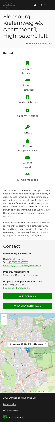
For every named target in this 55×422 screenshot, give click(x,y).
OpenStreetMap (40, 392)
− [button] (4, 322)
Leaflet (30, 392)
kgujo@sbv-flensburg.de (16, 288)
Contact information (14, 417)
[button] (35, 5)
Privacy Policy (10, 410)
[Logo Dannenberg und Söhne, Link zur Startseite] (8, 5)
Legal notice (9, 404)
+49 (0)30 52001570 (17, 262)
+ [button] (4, 316)
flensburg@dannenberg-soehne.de (22, 265)
